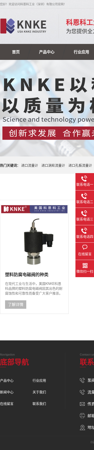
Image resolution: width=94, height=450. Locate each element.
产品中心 (46, 52)
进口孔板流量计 (80, 165)
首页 (16, 52)
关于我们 (39, 391)
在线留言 (6, 403)
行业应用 (39, 380)
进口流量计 (29, 165)
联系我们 (39, 403)
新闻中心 (6, 391)
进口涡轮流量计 (53, 165)
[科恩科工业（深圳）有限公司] (23, 26)
